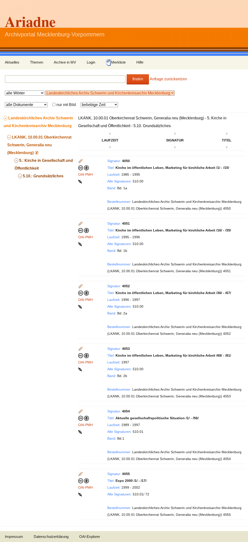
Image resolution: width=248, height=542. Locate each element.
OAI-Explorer (89, 536)
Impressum (14, 536)
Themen (36, 62)
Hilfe (139, 62)
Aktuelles (12, 62)
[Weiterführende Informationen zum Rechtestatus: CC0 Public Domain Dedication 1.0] (83, 168)
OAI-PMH (85, 174)
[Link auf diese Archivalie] (80, 181)
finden (137, 79)
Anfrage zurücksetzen (168, 79)
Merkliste (118, 62)
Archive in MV (65, 62)
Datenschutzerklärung (51, 536)
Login (91, 62)
